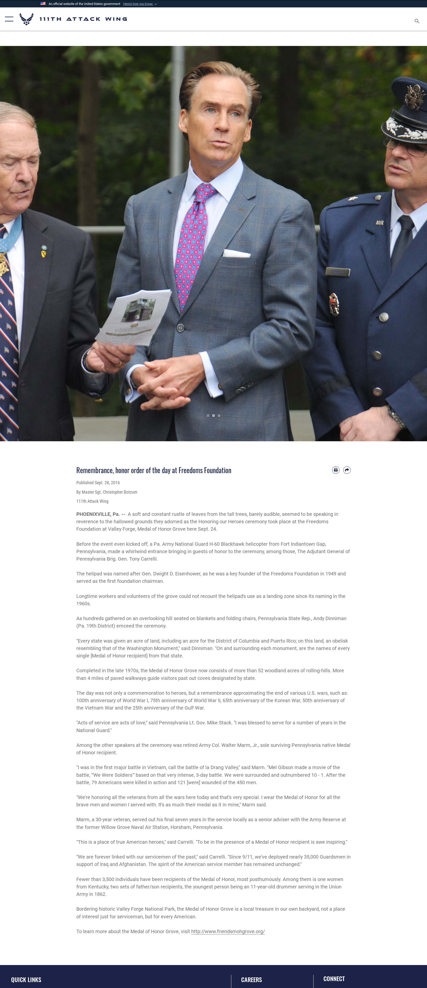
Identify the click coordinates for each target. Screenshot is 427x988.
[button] (140, 3)
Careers (251, 979)
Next (405, 243)
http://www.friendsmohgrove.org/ (228, 931)
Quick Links (26, 979)
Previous (21, 243)
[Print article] (336, 470)
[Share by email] (347, 470)
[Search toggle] (417, 19)
